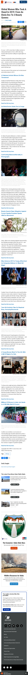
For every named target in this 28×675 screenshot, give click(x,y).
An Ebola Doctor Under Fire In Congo (12, 106)
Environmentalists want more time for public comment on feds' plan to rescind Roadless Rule (18, 478)
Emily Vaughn (8, 20)
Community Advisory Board (9, 640)
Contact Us (6, 645)
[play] (2, 673)
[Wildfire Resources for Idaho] (14, 563)
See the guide (14, 583)
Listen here (14, 548)
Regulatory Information (8, 654)
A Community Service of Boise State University (13, 659)
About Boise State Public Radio (10, 631)
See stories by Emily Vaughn (8, 466)
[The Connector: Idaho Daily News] (14, 527)
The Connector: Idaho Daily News (14, 542)
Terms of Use (6, 651)
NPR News (7, 453)
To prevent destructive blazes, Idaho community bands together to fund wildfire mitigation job (18, 491)
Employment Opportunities (9, 648)
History (5, 634)
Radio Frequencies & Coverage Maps (11, 656)
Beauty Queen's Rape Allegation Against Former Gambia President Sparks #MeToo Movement (13, 213)
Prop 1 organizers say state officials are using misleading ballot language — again (18, 503)
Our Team (6, 637)
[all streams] (26, 673)
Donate (24, 2)
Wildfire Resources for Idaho (14, 575)
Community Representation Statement (12, 642)
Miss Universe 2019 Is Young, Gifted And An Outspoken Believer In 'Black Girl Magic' (14, 263)
